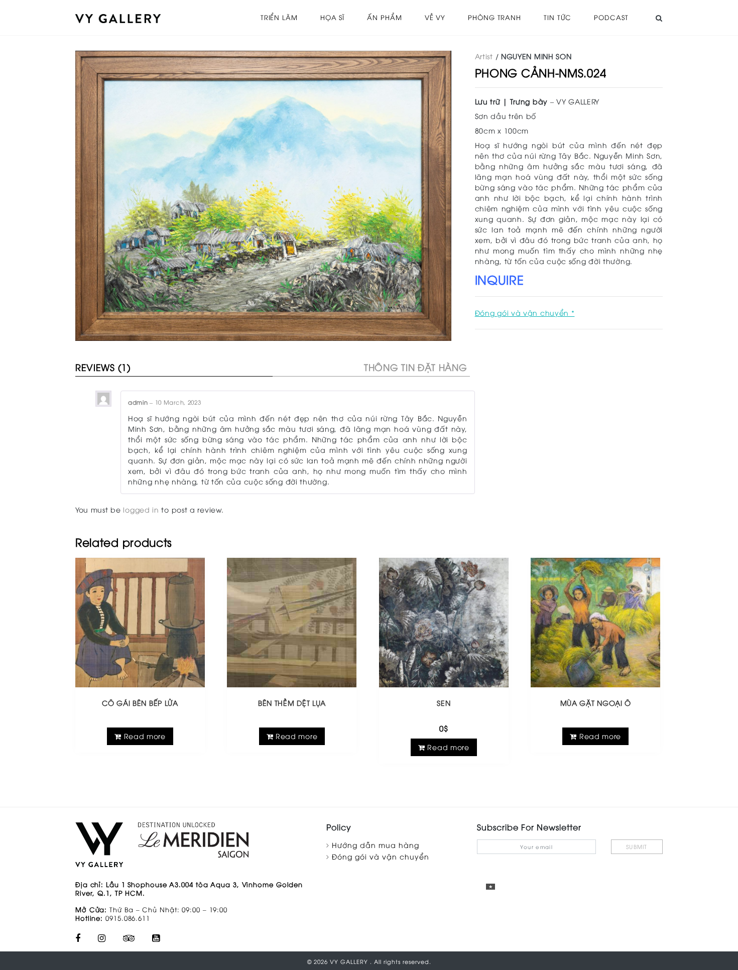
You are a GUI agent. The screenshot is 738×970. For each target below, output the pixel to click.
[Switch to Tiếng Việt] (490, 886)
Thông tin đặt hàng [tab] (415, 366)
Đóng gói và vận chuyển (380, 856)
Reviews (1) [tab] (103, 366)
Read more (143, 736)
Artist (484, 56)
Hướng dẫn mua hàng (375, 845)
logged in (141, 509)
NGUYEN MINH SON (536, 56)
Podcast (611, 17)
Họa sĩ (332, 17)
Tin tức (557, 17)
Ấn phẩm (384, 17)
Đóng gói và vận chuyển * (525, 312)
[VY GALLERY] (118, 17)
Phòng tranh (494, 17)
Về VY (435, 17)
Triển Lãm (279, 17)
